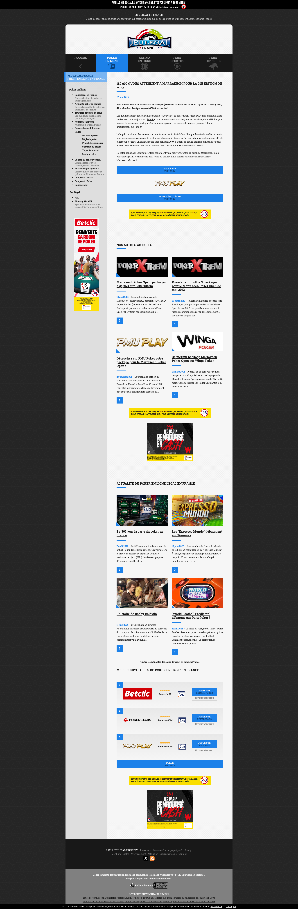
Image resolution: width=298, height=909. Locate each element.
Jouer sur (170, 170)
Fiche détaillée (205, 698)
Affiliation (153, 853)
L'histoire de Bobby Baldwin (137, 614)
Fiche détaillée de (170, 198)
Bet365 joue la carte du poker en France (140, 533)
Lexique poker (89, 154)
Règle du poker (89, 139)
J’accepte (231, 906)
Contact (182, 853)
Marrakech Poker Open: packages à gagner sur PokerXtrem (141, 284)
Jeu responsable (168, 853)
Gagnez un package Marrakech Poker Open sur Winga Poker (194, 359)
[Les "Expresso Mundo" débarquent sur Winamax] (197, 510)
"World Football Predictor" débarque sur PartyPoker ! (191, 616)
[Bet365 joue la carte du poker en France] (142, 510)
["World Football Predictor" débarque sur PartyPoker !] (197, 593)
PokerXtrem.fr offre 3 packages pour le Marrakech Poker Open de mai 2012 (196, 286)
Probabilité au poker (92, 142)
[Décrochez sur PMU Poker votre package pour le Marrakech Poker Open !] (142, 342)
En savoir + (216, 906)
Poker (170, 764)
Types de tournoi (90, 150)
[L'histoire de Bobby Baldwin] (142, 593)
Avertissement (138, 853)
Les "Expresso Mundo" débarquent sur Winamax (197, 533)
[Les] (175, 570)
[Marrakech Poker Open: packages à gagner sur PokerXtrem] (142, 267)
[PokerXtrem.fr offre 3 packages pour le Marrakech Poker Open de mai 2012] (197, 267)
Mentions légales (120, 853)
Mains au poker (90, 135)
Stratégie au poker (91, 146)
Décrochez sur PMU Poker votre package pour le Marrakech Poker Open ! (141, 362)
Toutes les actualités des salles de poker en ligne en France (169, 661)
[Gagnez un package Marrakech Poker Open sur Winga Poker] (197, 341)
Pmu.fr (150, 119)
